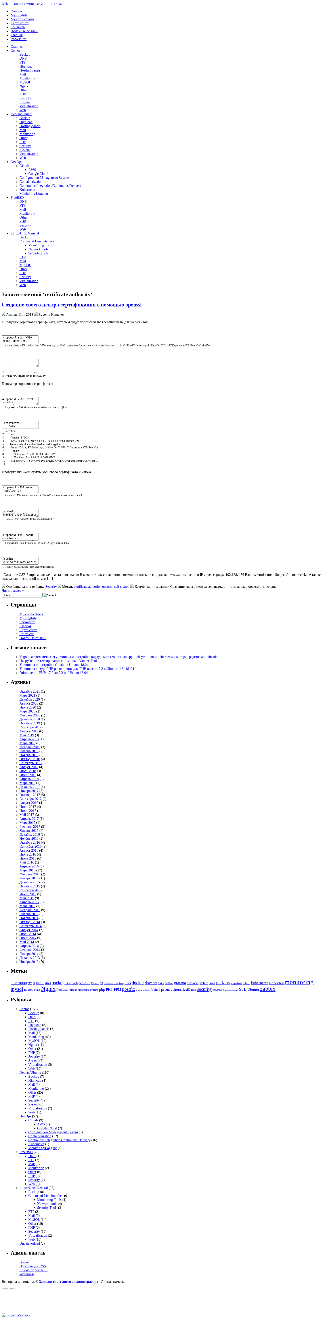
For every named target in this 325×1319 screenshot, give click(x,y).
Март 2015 (27, 906)
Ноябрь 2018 (28, 755)
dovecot (151, 983)
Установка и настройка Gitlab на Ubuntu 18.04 (53, 665)
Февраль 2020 (29, 715)
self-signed (121, 586)
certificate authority (87, 586)
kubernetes (259, 983)
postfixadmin (143, 990)
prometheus (171, 989)
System (24, 102)
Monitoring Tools (40, 245)
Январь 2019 (28, 751)
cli (101, 983)
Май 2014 (26, 942)
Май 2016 (26, 862)
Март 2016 (27, 870)
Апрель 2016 (29, 866)
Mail (22, 74)
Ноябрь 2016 (28, 838)
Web (22, 110)
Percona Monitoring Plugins (83, 989)
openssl (107, 586)
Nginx (23, 86)
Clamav (95, 983)
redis (193, 989)
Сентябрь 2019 (30, 727)
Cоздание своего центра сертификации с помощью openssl (72, 305)
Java (212, 983)
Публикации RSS (32, 1266)
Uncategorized (29, 1243)
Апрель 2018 (29, 779)
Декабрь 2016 (29, 834)
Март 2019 (27, 743)
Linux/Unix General (25, 233)
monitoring (299, 981)
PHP (22, 94)
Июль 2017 (27, 807)
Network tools (38, 249)
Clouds (24, 166)
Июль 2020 (27, 707)
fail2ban (169, 983)
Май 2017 (26, 814)
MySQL (25, 82)
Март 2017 (27, 822)
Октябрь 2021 (29, 691)
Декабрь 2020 (29, 699)
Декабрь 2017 (29, 787)
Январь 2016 (28, 878)
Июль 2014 (27, 934)
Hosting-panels (29, 70)
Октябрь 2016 (29, 842)
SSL (243, 989)
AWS (32, 170)
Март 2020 (27, 711)
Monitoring (27, 78)
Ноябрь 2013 (28, 962)
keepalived (236, 983)
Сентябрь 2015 (30, 890)
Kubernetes (27, 189)
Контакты (18, 27)
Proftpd (155, 989)
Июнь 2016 (27, 858)
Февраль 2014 (29, 950)
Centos (15, 50)
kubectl (246, 983)
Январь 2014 (28, 954)
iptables (203, 983)
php (102, 989)
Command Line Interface (36, 241)
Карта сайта (20, 23)
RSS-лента (19, 39)
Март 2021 (27, 695)
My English (19, 15)
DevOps (16, 162)
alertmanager (21, 982)
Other (23, 90)
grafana (180, 983)
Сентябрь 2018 (30, 763)
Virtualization (28, 106)
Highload (25, 66)
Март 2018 (27, 783)
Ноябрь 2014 (28, 918)
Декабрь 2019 (29, 719)
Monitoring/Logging (33, 193)
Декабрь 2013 (29, 958)
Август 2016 (28, 850)
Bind (68, 983)
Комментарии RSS (33, 1270)
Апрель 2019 (29, 739)
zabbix (267, 989)
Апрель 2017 (29, 818)
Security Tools (38, 253)
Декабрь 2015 (29, 882)
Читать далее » (13, 590)
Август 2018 (28, 767)
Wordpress (26, 1274)
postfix (128, 989)
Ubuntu (253, 989)
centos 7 (84, 983)
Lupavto (12, 1289)
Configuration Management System (44, 178)
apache (38, 982)
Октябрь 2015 (29, 886)
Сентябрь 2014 (30, 926)
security (204, 989)
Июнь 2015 (27, 894)
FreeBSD (17, 197)
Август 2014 (28, 930)
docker (138, 982)
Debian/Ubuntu (21, 114)
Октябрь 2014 (29, 922)
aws (48, 983)
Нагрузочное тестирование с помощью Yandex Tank (58, 661)
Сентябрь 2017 (30, 799)
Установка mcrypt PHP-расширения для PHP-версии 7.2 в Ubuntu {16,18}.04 (76, 669)
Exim (161, 983)
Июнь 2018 (27, 775)
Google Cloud (38, 174)
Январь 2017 (28, 830)
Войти (24, 1262)
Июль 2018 (27, 771)
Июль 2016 (27, 854)
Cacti (74, 983)
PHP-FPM (113, 989)
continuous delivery (114, 983)
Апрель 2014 (29, 946)
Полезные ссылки (24, 31)
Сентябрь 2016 (30, 846)
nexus (37, 989)
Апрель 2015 (29, 902)
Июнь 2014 (27, 938)
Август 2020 (28, 703)
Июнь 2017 (27, 811)
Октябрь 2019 (29, 723)
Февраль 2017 (29, 826)
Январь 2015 (28, 914)
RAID (186, 989)
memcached (276, 983)
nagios (28, 989)
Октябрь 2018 (29, 759)
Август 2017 (28, 803)
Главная (17, 11)
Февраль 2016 (29, 874)
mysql (17, 989)
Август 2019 (28, 731)
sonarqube (218, 989)
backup (58, 982)
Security (25, 98)
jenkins (223, 982)
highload (192, 983)
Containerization (30, 181)
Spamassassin (231, 990)
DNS (23, 58)
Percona (62, 989)
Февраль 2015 (29, 910)
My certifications (22, 19)
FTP (22, 62)
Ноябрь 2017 (28, 791)
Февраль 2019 (29, 747)
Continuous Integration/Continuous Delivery (50, 185)
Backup (24, 54)
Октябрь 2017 (29, 795)
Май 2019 (26, 735)
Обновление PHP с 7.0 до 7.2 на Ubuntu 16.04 (53, 673)
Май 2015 (26, 898)
